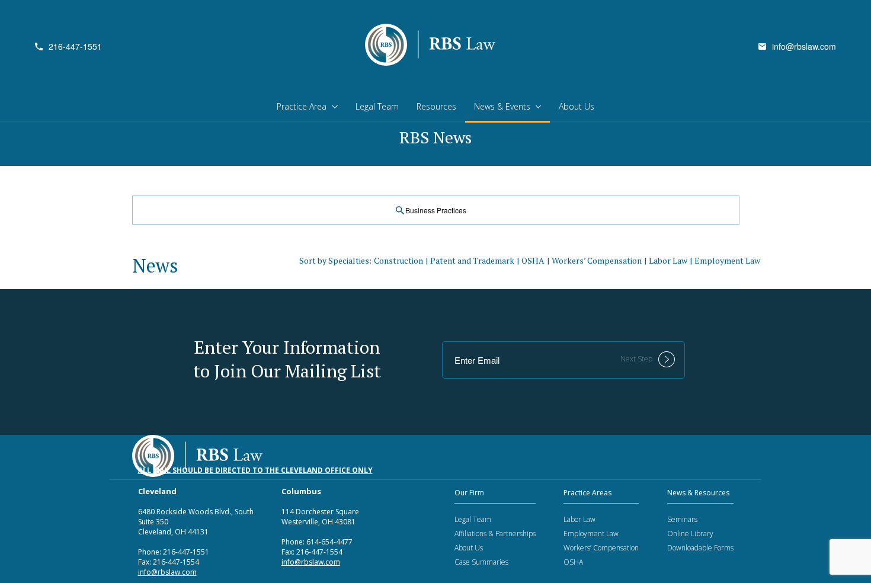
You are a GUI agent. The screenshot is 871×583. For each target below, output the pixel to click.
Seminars (682, 519)
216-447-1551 (75, 46)
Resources (436, 106)
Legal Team (377, 106)
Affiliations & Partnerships (495, 533)
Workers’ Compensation (597, 260)
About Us (576, 106)
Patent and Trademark (472, 260)
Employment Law (727, 260)
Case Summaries (481, 562)
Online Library (690, 533)
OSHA (533, 260)
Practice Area (301, 106)
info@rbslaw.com (804, 46)
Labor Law (668, 260)
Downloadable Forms (700, 548)
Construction (398, 260)
